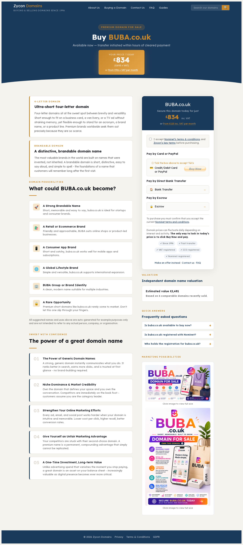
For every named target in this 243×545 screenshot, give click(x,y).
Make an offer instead (167, 262)
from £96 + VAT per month (123, 70)
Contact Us (138, 7)
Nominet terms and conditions (172, 222)
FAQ (152, 7)
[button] (178, 325)
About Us (94, 7)
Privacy (119, 536)
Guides (163, 7)
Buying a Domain (115, 7)
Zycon (27, 5)
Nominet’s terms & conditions (182, 139)
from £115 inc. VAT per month (179, 123)
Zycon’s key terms (165, 142)
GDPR (156, 536)
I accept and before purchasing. (179, 141)
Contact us (188, 262)
